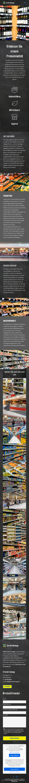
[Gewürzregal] (14, 541)
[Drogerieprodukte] (14, 573)
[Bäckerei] (14, 410)
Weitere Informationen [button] (14, 772)
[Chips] (14, 557)
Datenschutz (14, 781)
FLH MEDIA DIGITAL (13, 780)
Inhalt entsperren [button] (14, 755)
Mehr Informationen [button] (14, 752)
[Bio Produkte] (14, 394)
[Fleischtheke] (14, 426)
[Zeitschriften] (14, 622)
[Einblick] (14, 639)
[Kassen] (14, 508)
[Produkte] (14, 524)
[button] (2, 780)
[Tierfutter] (14, 492)
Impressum (21, 780)
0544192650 (8, 679)
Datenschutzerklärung (16, 729)
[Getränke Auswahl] (14, 443)
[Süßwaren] (14, 459)
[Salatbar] (14, 475)
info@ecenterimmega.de (13, 681)
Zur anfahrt (7, 686)
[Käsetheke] (14, 606)
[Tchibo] (14, 590)
